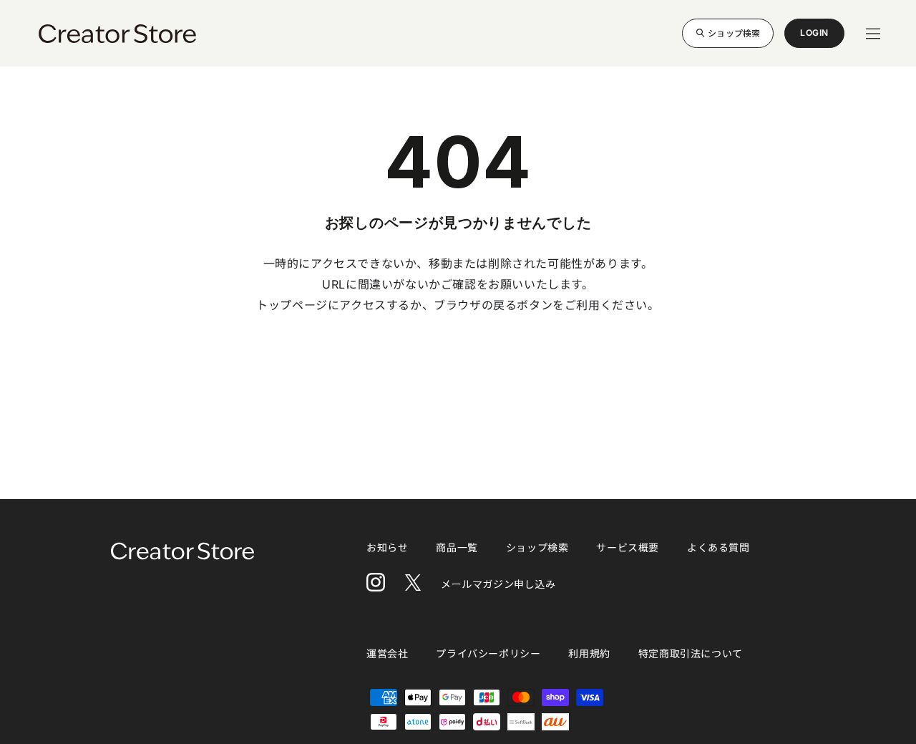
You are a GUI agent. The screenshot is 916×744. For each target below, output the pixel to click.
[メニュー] (873, 33)
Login (814, 37)
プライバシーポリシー (488, 653)
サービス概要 (627, 547)
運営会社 (387, 653)
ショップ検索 (734, 32)
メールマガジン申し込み (498, 584)
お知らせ (387, 547)
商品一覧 (456, 547)
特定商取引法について (690, 653)
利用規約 (589, 653)
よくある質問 (718, 547)
